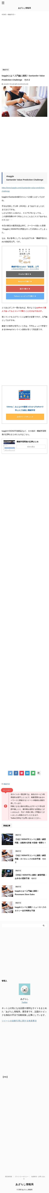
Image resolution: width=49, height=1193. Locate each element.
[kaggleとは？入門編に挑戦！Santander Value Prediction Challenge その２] (27, 773)
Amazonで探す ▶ (25, 281)
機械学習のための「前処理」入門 (25, 267)
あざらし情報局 (24, 8)
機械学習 (7, 784)
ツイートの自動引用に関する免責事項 (19, 1021)
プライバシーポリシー (21, 1176)
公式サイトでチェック (25, 417)
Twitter (25, 1002)
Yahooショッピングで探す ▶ (25, 296)
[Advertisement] (24, 41)
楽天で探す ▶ (25, 289)
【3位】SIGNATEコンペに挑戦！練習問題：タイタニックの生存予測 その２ (30, 858)
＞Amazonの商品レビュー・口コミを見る (25, 269)
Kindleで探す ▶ (25, 274)
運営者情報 (8, 1176)
